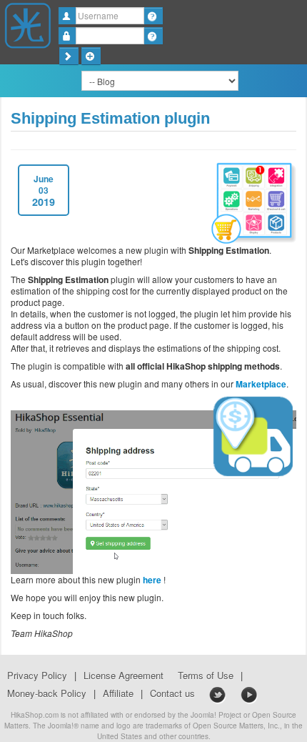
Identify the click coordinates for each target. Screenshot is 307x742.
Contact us (172, 693)
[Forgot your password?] (153, 35)
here (152, 579)
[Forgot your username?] (153, 15)
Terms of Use (205, 675)
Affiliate (118, 693)
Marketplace (261, 383)
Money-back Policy (46, 693)
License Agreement (123, 675)
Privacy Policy (37, 675)
